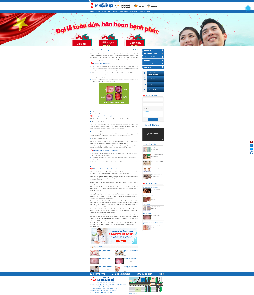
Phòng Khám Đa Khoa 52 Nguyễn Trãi (106, 290)
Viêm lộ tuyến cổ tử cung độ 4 (130, 258)
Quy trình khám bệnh (152, 125)
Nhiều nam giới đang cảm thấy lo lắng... (156, 198)
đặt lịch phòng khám (154, 84)
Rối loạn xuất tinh (149, 57)
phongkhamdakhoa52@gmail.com (103, 292)
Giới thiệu (98, 11)
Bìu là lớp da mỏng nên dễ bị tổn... (155, 216)
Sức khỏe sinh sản (124, 11)
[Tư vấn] (161, 274)
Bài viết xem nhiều (151, 183)
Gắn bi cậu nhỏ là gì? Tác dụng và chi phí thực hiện (157, 155)
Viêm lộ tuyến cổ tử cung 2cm (105, 266)
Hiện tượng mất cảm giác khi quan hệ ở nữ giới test (156, 175)
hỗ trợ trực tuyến (99, 274)
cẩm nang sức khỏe (133, 11)
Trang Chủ (91, 11)
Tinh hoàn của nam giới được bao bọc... (155, 207)
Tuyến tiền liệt (148, 63)
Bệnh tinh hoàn (148, 60)
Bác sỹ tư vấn (152, 78)
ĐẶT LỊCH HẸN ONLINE (145, 274)
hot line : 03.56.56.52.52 (122, 274)
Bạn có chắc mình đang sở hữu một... (155, 190)
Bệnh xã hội (115, 11)
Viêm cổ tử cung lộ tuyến (104, 258)
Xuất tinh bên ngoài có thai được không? (157, 162)
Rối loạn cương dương (150, 53)
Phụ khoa (109, 11)
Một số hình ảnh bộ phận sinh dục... (155, 226)
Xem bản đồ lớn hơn (133, 293)
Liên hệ (148, 11)
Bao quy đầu (147, 50)
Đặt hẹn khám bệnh (151, 95)
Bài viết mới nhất (150, 144)
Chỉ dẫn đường (142, 11)
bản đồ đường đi (153, 89)
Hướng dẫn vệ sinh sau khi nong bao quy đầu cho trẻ (157, 148)
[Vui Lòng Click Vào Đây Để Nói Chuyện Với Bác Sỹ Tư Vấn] (114, 236)
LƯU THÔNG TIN (153, 119)
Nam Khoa (104, 11)
